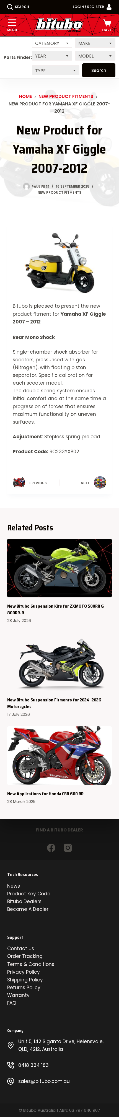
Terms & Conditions (30, 964)
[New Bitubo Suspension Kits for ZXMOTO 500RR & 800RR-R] (59, 568)
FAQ (11, 1003)
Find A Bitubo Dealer (59, 830)
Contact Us (20, 948)
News (13, 886)
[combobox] (52, 43)
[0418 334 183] (10, 1065)
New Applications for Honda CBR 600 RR (45, 793)
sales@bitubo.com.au (44, 1081)
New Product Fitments (59, 192)
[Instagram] (68, 848)
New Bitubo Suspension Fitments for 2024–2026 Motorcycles (54, 703)
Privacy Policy (23, 972)
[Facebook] (51, 848)
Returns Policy (23, 987)
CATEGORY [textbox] (47, 43)
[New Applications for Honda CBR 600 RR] (59, 755)
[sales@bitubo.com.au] (10, 1081)
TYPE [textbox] (40, 71)
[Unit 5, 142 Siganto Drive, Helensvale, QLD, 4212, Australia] (10, 1045)
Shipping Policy (25, 979)
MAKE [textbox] (84, 43)
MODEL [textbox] (86, 56)
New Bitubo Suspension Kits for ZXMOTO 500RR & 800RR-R (55, 609)
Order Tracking (25, 956)
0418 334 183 (33, 1065)
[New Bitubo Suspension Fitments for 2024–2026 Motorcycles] (59, 662)
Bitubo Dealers (24, 901)
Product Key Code (28, 893)
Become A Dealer (27, 909)
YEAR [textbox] (40, 56)
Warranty (18, 995)
